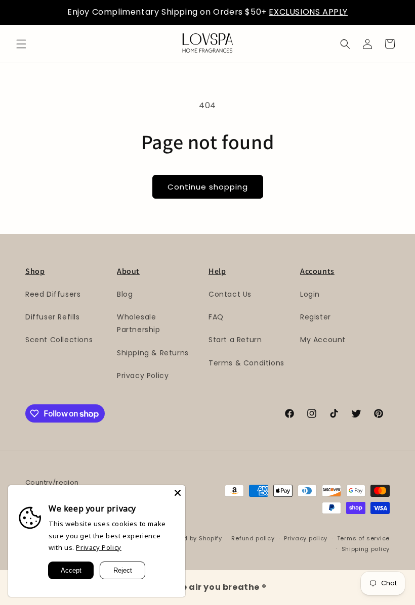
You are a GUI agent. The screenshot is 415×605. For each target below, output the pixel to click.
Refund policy (252, 538)
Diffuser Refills (52, 317)
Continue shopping (208, 186)
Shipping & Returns (153, 353)
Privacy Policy (143, 375)
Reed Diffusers (52, 294)
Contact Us (230, 294)
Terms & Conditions (246, 363)
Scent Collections (59, 340)
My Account (323, 340)
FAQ (216, 317)
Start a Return (235, 340)
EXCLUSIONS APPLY (308, 12)
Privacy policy (305, 538)
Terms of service (363, 538)
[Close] (178, 493)
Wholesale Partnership (138, 323)
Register (315, 317)
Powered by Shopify (191, 538)
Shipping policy (366, 549)
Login (310, 294)
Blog (125, 294)
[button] (21, 44)
